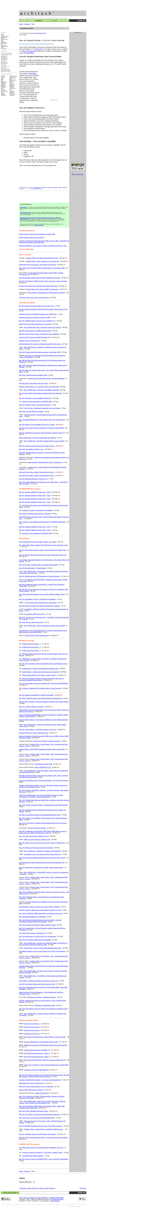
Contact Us (32, 1197)
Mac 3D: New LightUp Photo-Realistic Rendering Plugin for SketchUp (40, 393)
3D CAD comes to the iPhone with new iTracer (33, 383)
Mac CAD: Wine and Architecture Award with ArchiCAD (36, 848)
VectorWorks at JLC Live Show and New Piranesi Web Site (42, 854)
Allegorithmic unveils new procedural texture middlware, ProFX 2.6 (42, 1147)
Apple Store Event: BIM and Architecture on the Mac (35, 324)
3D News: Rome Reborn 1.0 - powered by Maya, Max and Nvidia (39, 386)
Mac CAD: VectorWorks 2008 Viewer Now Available (35, 940)
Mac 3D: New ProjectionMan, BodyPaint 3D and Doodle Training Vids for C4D (43, 309)
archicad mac (44, 187)
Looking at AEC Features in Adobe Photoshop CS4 (34, 337)
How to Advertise (42, 1197)
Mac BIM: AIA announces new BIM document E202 (35, 331)
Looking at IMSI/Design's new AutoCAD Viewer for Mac (41, 1042)
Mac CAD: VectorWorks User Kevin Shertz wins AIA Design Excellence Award (43, 1009)
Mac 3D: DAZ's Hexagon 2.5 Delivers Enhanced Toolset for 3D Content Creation (44, 701)
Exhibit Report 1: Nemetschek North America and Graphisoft (40, 672)
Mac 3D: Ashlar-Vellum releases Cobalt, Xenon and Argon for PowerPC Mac (42, 550)
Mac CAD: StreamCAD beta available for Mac (33, 375)
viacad (49, 187)
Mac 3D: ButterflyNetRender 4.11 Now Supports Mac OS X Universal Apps (42, 419)
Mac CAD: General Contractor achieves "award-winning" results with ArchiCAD (43, 805)
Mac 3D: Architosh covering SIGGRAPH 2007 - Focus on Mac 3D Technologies (43, 1159)
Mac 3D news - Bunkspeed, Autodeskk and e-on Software (42, 408)
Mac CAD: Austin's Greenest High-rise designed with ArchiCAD (38, 565)
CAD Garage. (23, 207)
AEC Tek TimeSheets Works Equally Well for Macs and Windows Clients (44, 663)
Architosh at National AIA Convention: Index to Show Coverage (41, 688)
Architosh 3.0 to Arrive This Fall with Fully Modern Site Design (38, 286)
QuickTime (32, 73)
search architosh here (36, 188)
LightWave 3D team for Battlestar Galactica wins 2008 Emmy (38, 314)
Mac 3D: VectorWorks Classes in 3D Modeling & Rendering (37, 599)
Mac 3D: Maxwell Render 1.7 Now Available (32, 568)
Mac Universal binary (29, 51)
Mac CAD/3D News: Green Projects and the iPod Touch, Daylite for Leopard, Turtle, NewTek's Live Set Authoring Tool (42, 1102)
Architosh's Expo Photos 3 (32, 1030)
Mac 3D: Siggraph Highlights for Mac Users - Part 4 (35, 499)
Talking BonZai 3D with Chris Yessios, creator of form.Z (39, 675)
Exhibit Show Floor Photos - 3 (31, 650)
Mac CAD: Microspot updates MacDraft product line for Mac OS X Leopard (42, 857)
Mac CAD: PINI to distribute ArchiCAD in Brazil (33, 1111)
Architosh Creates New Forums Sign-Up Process (34, 297)
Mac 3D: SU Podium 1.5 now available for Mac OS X (35, 398)
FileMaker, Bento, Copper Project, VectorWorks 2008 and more (43, 1129)
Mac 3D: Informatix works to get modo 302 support (34, 405)
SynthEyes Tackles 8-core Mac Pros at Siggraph (37, 510)
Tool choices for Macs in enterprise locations (46, 741)
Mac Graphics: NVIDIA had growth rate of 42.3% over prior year (38, 981)
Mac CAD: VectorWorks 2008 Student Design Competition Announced (40, 913)
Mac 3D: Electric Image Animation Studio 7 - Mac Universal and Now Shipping (43, 1137)
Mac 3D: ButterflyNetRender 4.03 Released (32, 917)
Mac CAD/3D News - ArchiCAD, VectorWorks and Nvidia (41, 390)
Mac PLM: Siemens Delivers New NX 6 (31, 622)
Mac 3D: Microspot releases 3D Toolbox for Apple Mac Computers (39, 606)
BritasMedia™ (55, 1201)
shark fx (60, 187)
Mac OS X (39, 49)
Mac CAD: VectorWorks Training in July (31, 449)
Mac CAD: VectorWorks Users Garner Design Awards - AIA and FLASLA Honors (43, 780)
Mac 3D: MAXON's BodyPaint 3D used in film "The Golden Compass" (40, 1126)
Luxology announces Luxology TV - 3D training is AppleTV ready (42, 1152)
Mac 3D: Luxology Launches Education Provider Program (36, 446)
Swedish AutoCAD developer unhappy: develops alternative (46, 378)
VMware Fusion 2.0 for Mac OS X (29, 340)
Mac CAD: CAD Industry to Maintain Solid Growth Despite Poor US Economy (43, 823)
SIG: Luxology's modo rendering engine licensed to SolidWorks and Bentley (42, 522)
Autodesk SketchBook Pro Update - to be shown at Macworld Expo (40, 1080)
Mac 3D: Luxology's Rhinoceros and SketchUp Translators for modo (40, 910)
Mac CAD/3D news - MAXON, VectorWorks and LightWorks (42, 851)
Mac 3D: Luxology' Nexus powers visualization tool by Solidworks (39, 334)
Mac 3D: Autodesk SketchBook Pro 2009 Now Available (36, 695)
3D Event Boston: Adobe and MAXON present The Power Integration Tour (42, 862)
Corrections (23, 1188)
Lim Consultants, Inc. (25, 212)
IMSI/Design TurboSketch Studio (45, 1005)
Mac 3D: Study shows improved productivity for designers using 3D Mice (41, 428)
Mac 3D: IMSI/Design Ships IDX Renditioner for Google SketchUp (39, 576)
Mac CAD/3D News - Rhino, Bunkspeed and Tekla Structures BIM (44, 625)
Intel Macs (30, 53)
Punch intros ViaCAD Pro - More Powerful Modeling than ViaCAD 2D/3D (46, 1065)
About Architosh (33, 1188)
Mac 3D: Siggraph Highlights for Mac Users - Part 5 (35, 495)
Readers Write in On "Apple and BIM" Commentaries (42, 289)
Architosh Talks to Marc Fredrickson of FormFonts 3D (42, 261)
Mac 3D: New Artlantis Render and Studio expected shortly (37, 984)
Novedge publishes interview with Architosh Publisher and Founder (39, 278)
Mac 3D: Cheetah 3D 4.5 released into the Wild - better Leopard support (41, 867)
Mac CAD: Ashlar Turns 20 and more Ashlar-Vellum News (36, 1118)
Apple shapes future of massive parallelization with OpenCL (37, 438)
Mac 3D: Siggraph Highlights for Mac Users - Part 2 (35, 527)
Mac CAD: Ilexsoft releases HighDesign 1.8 (32, 933)
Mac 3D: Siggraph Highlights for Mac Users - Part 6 (35, 492)
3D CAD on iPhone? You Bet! (37, 828)
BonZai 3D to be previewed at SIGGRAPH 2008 (37, 401)
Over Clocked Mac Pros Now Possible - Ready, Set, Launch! (38, 542)
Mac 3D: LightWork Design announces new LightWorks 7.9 (37, 321)
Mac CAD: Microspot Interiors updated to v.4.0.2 (34, 836)
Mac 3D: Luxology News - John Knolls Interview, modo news (37, 729)
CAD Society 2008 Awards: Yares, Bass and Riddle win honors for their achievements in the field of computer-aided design (41, 796)
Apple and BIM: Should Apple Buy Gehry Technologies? (45, 462)
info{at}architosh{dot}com (38, 33)
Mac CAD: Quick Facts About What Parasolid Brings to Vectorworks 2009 (42, 268)
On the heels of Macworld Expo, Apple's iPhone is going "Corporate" (45, 1037)
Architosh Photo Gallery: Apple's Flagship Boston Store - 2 (37, 475)
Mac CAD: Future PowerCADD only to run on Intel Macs (36, 1086)
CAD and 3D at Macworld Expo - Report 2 (37, 1056)
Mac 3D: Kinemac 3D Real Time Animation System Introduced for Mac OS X (43, 555)
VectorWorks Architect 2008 (43, 764)
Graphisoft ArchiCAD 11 (42, 1093)
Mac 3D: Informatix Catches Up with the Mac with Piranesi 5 (37, 1134)
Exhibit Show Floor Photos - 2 (31, 647)
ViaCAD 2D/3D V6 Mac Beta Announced (36, 635)
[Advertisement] (44, 196)
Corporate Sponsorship (56, 1197)
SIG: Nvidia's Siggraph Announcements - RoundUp (34, 513)
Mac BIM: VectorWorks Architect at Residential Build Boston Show (39, 815)
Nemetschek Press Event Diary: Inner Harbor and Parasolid (37, 264)
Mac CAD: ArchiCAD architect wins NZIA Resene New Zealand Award (40, 698)
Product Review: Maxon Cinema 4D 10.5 (31, 237)
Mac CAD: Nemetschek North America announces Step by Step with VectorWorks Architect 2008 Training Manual (40, 920)
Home (21, 24)
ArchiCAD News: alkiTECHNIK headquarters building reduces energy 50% (42, 749)
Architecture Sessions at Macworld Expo (36, 1070)
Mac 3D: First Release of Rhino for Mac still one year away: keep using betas (43, 281)
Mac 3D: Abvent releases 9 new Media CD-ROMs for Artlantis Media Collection (43, 720)
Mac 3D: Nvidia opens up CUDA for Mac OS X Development (37, 936)
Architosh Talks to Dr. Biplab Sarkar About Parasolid (42, 258)
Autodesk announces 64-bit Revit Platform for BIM (34, 317)
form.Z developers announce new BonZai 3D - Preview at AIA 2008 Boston (45, 683)
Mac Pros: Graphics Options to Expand (31, 706)
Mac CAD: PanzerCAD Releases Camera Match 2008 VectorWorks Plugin (42, 594)
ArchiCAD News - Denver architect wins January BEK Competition (39, 907)
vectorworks (55, 187)
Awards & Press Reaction (47, 1188)
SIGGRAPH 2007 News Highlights (32, 1156)
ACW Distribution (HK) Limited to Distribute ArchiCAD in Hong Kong (40, 344)
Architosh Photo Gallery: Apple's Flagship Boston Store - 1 (37, 472)
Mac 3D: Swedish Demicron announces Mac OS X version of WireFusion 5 (42, 843)
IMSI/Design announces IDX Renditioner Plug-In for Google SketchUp (45, 1045)
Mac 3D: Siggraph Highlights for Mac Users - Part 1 (35, 530)
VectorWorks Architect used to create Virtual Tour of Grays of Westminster (42, 951)
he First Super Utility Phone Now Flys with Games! (41, 602)
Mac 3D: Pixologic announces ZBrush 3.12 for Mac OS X (36, 306)
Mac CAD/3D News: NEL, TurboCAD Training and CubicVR (42, 327)
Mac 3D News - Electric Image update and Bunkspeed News (42, 948)
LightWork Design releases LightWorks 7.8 (37, 1050)
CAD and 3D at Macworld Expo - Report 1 (37, 1053)
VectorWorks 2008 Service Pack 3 (35, 614)
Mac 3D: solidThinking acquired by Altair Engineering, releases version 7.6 (42, 433)
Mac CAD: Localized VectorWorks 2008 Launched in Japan (37, 925)
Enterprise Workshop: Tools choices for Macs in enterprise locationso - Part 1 (43, 246)
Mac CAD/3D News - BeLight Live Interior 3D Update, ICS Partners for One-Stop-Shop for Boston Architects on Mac (43, 943)
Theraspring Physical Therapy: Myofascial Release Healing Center (37, 217)
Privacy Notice (23, 1197)
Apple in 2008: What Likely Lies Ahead (31, 1090)
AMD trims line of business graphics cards (37, 839)
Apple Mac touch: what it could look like (31, 1083)
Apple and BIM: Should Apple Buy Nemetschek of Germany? (46, 292)
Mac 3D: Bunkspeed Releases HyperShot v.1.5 (33, 479)
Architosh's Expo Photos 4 (32, 1033)
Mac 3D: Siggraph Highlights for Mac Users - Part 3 (35, 502)
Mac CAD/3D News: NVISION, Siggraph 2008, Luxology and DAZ (44, 441)
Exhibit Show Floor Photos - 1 (31, 644)
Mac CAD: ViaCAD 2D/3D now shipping (31, 411)
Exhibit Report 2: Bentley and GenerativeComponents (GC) (40, 668)
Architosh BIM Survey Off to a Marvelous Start (33, 733)
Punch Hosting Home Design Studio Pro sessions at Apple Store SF (45, 1060)
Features (27, 24)
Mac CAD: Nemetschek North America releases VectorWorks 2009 (39, 352)
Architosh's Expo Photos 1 (32, 1024)
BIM (22, 188)
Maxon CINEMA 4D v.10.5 (43, 767)
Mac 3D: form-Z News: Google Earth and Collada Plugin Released (39, 1114)
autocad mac (37, 187)
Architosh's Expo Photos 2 (32, 1027)
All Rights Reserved (57, 1199)
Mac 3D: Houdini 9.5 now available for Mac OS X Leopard (37, 424)
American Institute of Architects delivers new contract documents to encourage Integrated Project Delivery (41, 679)
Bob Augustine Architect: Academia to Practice (41, 997)
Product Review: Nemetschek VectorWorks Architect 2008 (37, 234)
